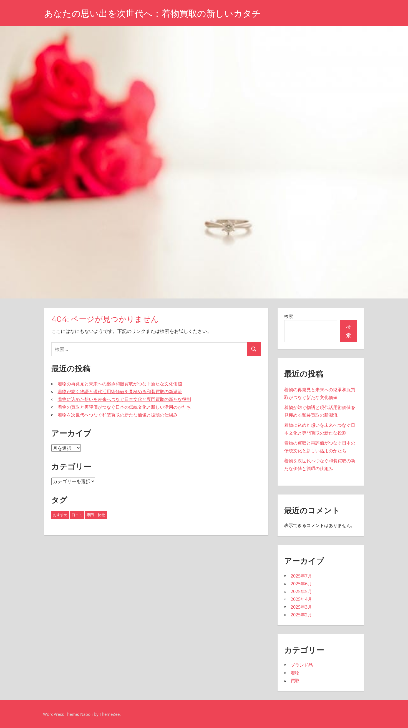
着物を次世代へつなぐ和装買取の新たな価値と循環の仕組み (118, 415)
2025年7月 (301, 576)
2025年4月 (301, 599)
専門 (90, 514)
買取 (295, 680)
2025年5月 (301, 591)
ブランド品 (302, 665)
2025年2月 (301, 615)
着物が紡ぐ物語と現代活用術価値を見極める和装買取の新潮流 (120, 391)
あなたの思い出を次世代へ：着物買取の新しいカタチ (152, 13)
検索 (288, 316)
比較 (101, 514)
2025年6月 (301, 584)
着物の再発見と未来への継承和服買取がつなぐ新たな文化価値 (120, 384)
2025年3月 (301, 607)
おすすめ (60, 514)
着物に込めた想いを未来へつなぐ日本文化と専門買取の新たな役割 (124, 399)
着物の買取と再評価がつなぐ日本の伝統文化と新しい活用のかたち (124, 407)
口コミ (77, 514)
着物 (295, 673)
